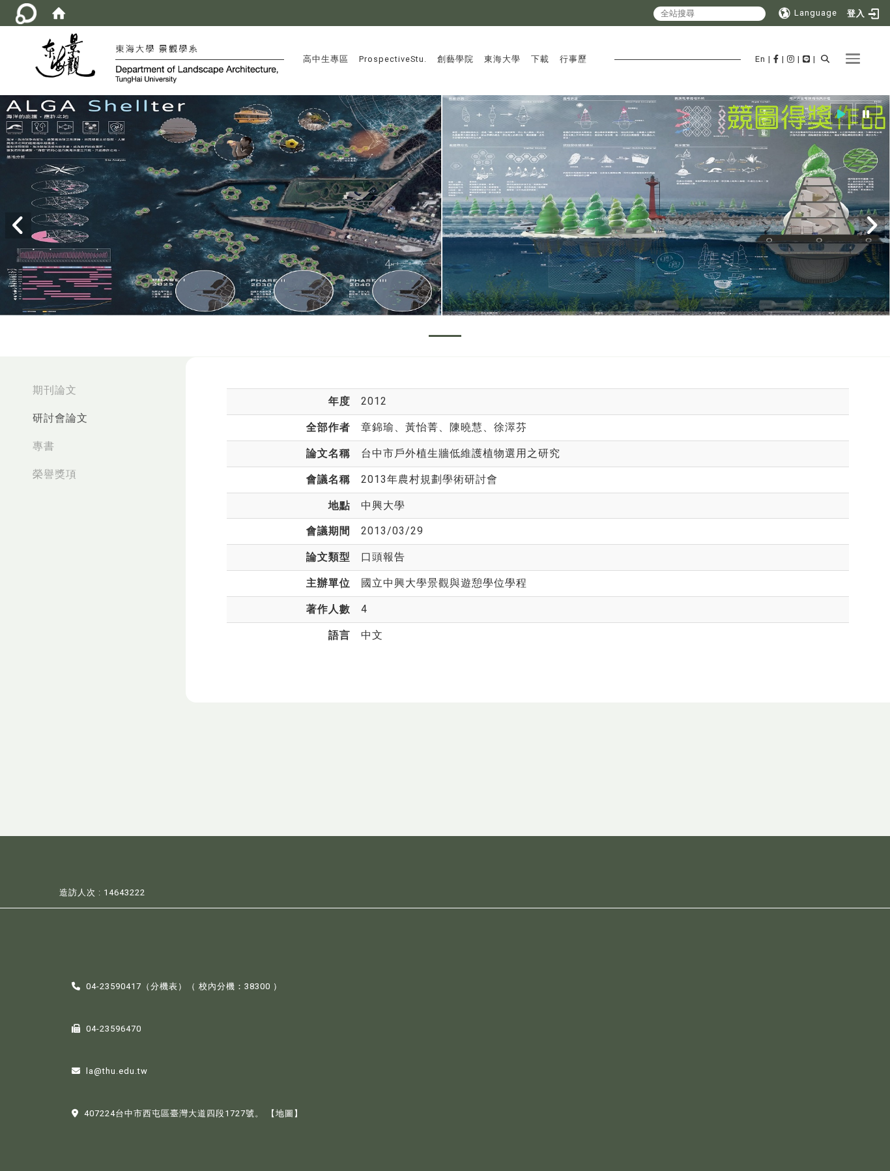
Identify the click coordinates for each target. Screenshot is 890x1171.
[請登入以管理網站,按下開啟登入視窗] (26, 13)
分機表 (164, 986)
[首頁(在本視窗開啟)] (58, 13)
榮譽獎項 (55, 474)
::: (14, 383)
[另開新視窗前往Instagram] (791, 59)
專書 (44, 446)
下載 (540, 59)
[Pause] (866, 114)
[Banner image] (445, 206)
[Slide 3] (445, 336)
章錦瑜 (377, 427)
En (760, 59)
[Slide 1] (368, 336)
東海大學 (502, 59)
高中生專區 (326, 59)
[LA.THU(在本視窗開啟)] (70, 57)
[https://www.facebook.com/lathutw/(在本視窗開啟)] (776, 59)
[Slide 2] (407, 336)
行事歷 (573, 59)
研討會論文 (60, 418)
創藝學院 (455, 59)
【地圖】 (284, 1113)
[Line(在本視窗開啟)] (807, 59)
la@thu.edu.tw (117, 1071)
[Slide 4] (483, 336)
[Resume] (841, 114)
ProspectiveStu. (393, 59)
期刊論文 (55, 390)
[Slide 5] (521, 336)
